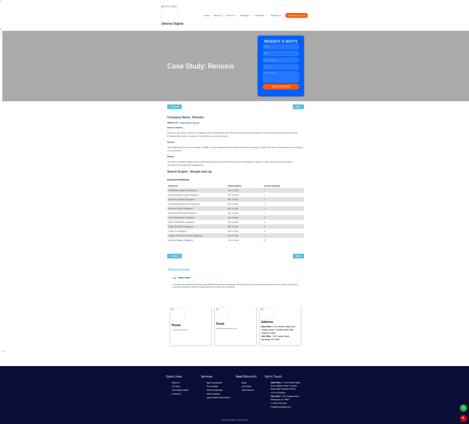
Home (207, 15)
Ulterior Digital (172, 23)
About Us (217, 15)
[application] (235, 15)
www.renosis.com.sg (189, 122)
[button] (169, 291)
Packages (244, 15)
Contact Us (275, 15)
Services (230, 15)
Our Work (259, 15)
